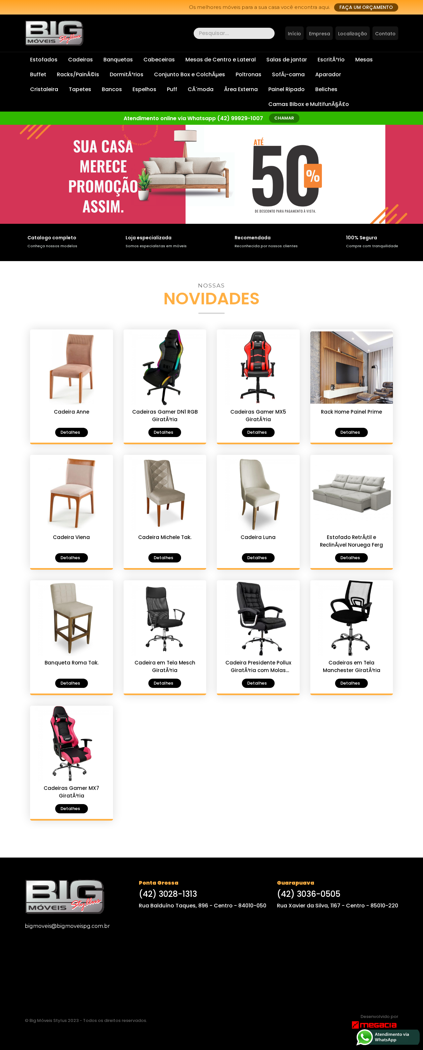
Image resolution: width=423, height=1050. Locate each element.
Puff (172, 89)
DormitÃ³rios (126, 74)
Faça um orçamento (366, 7)
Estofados (44, 59)
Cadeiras (80, 59)
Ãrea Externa (241, 89)
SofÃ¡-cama (288, 74)
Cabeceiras (159, 59)
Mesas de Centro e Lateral (220, 59)
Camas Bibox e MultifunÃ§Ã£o (308, 104)
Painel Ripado (286, 89)
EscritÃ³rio (331, 59)
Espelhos (144, 89)
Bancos (112, 89)
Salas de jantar (286, 59)
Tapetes (80, 89)
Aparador (328, 74)
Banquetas (118, 59)
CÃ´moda (200, 89)
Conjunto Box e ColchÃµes (189, 74)
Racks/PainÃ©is (78, 74)
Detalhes (70, 432)
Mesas (364, 59)
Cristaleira (44, 89)
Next (7, 180)
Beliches (326, 89)
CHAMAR (284, 118)
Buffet (38, 74)
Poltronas (248, 74)
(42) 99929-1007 (240, 118)
